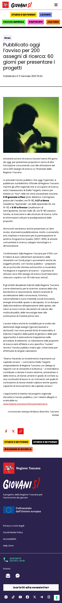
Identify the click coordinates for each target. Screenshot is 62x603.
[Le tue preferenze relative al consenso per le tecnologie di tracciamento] (57, 598)
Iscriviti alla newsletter (31, 587)
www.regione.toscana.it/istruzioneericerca (25, 403)
